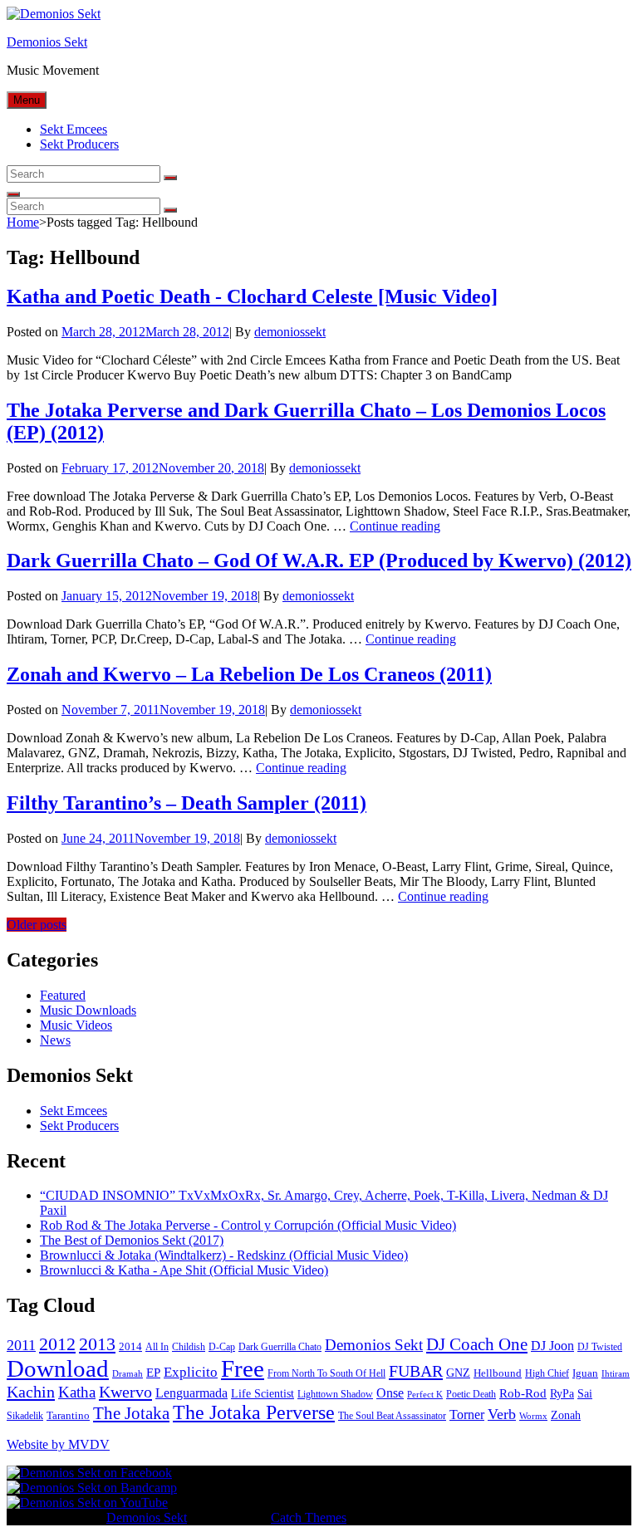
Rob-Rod (523, 1393)
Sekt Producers (79, 144)
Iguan (585, 1373)
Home (23, 222)
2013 (97, 1344)
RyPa (562, 1394)
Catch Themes (308, 1517)
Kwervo (125, 1392)
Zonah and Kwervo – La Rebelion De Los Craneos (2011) (249, 674)
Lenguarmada (191, 1393)
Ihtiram (615, 1373)
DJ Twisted (599, 1347)
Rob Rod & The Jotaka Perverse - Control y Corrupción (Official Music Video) (248, 1225)
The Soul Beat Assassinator (392, 1416)
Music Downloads (88, 1010)
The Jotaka (131, 1413)
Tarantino (68, 1415)
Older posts (36, 925)
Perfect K (425, 1394)
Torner (466, 1414)
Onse (390, 1393)
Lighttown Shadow (335, 1394)
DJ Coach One (477, 1344)
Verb (502, 1414)
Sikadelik (25, 1416)
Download (58, 1368)
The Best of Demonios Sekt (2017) (131, 1240)
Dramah (127, 1373)
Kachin (31, 1392)
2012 (57, 1344)
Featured (63, 995)
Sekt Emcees (73, 129)
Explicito (191, 1372)
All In (157, 1347)
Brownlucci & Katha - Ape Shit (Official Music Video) (184, 1270)
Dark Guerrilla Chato (279, 1347)
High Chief (547, 1373)
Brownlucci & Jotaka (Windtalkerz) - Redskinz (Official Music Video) (224, 1255)
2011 (21, 1345)
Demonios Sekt (47, 42)
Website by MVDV (58, 1444)
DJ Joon (552, 1345)
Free (242, 1368)
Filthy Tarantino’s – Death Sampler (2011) (186, 803)
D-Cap (222, 1347)
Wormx (533, 1416)
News (55, 1040)
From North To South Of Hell (326, 1373)
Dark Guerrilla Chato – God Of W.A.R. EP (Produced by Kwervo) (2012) (319, 560)
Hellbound (498, 1373)
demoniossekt (290, 332)
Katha (77, 1392)
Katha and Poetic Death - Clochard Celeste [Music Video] (252, 296)
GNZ (458, 1373)
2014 (130, 1346)
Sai (584, 1394)
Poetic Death (471, 1394)
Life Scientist (262, 1394)
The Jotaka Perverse (254, 1412)
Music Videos (76, 1025)
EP (153, 1372)
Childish (188, 1347)
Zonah (566, 1415)
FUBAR (416, 1371)
